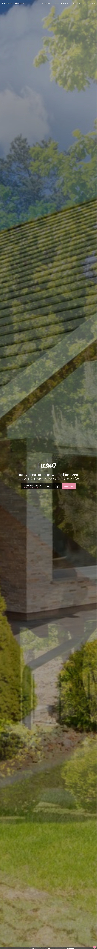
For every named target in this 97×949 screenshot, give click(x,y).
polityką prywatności (70, 948)
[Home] (43, 3)
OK (94, 947)
